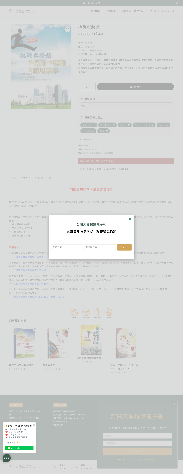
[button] (130, 219)
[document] (91, 237)
